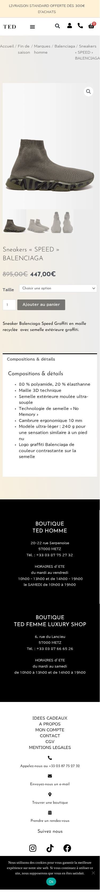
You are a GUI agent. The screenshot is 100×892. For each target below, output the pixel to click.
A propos (50, 724)
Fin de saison (24, 49)
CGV (49, 742)
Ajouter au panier (41, 304)
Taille (8, 290)
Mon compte (49, 730)
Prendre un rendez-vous (50, 821)
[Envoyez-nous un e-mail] (50, 776)
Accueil (7, 46)
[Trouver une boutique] (50, 794)
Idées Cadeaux (49, 718)
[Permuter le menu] (32, 26)
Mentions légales (50, 747)
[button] (57, 25)
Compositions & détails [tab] (31, 359)
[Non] (93, 872)
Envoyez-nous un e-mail (50, 784)
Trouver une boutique (50, 803)
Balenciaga (65, 46)
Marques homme (42, 49)
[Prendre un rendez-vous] (50, 813)
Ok (51, 881)
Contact (50, 736)
